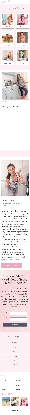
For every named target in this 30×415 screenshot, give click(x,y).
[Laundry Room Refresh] (15, 85)
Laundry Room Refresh (11, 106)
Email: (5, 318)
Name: (5, 312)
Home (4, 102)
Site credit (15, 410)
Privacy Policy (23, 409)
